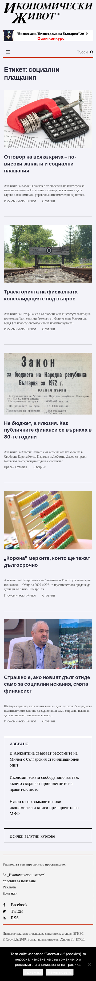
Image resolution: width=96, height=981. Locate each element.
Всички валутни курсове (32, 836)
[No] (89, 964)
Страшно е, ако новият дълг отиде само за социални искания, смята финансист (47, 684)
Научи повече (59, 972)
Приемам (33, 972)
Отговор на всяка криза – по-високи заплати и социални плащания (40, 163)
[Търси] (61, 52)
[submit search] (91, 52)
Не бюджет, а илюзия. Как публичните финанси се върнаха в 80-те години (48, 430)
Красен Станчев (15, 467)
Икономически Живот (20, 201)
